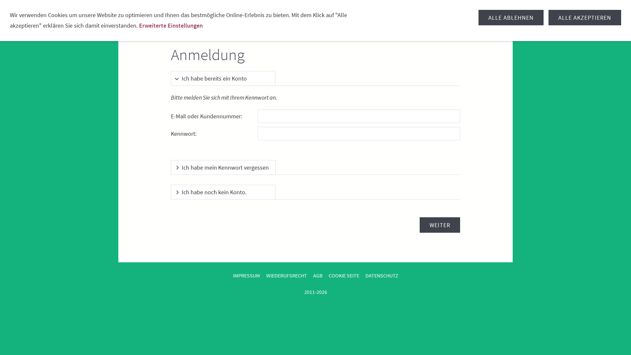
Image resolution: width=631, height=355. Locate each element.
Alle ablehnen (511, 17)
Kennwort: (184, 133)
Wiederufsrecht (286, 275)
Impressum (246, 275)
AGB (317, 275)
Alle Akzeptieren (584, 17)
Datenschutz (381, 275)
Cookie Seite (344, 275)
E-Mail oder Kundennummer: (206, 116)
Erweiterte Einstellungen (171, 25)
